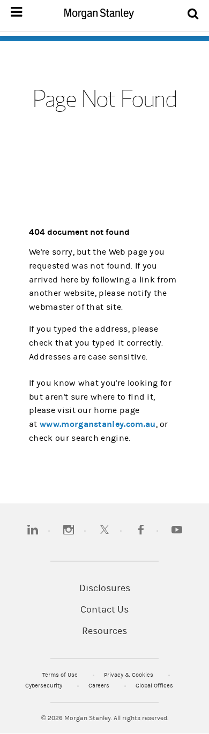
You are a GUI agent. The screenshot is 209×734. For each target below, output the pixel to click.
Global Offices (154, 685)
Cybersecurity (44, 685)
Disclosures (104, 588)
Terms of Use (60, 674)
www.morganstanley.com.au (97, 424)
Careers (99, 685)
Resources (104, 631)
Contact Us (104, 610)
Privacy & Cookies (129, 674)
